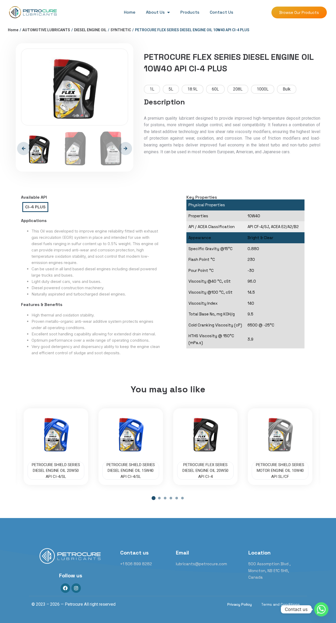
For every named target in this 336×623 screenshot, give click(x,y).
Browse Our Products (299, 12)
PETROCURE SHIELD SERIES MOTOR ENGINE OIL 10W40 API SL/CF (280, 470)
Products (189, 12)
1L (152, 89)
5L (171, 89)
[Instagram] (76, 588)
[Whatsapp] (321, 609)
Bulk (287, 89)
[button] (153, 498)
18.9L (192, 89)
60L (215, 89)
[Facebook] (65, 588)
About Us (155, 12)
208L (238, 89)
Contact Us (221, 12)
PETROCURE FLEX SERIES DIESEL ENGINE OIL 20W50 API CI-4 (205, 470)
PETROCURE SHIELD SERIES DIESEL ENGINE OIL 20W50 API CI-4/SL (56, 470)
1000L (263, 89)
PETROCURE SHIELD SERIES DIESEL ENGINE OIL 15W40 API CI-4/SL (131, 470)
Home (129, 12)
